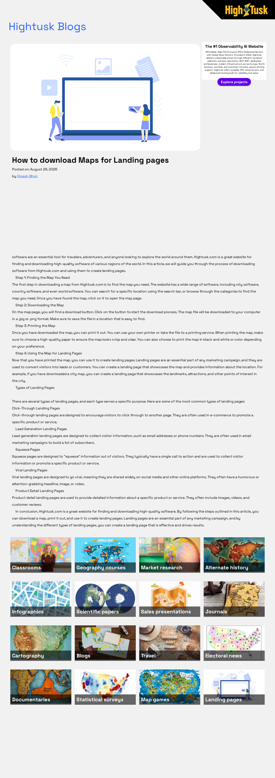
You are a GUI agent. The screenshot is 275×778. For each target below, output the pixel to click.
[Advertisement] (137, 218)
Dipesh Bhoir (27, 176)
